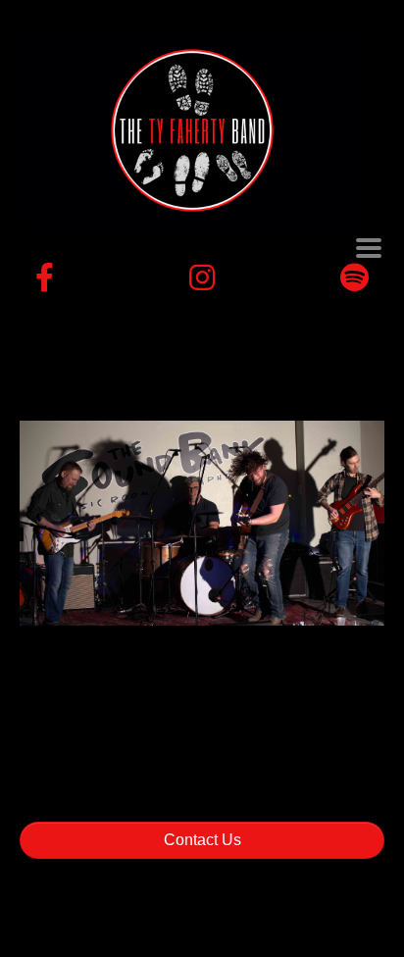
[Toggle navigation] (368, 248)
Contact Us (202, 839)
